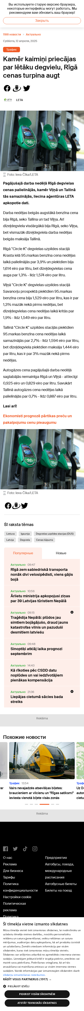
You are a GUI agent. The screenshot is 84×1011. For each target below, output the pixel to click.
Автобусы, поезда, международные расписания (59, 871)
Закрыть (42, 20)
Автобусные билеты (61, 884)
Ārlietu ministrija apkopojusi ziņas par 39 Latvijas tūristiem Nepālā (40, 598)
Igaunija (25, 533)
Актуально (33, 34)
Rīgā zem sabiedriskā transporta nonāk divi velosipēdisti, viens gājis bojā (42, 574)
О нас (7, 858)
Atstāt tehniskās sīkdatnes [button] (37, 1003)
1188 (11, 836)
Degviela (25, 540)
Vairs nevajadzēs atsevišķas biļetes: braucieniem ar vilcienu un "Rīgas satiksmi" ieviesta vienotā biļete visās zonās (41, 793)
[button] (26, 804)
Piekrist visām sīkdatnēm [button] (37, 994)
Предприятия (56, 858)
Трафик (11, 49)
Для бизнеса (13, 871)
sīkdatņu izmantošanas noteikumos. (24, 975)
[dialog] (42, 964)
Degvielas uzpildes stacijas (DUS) (55, 533)
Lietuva (10, 533)
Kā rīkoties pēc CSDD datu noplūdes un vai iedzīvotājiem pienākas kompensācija (37, 675)
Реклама (10, 864)
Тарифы (9, 877)
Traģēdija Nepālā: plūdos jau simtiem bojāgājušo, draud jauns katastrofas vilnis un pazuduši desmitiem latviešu (39, 625)
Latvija (10, 540)
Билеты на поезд (58, 890)
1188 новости (12, 34)
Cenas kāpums (44, 540)
